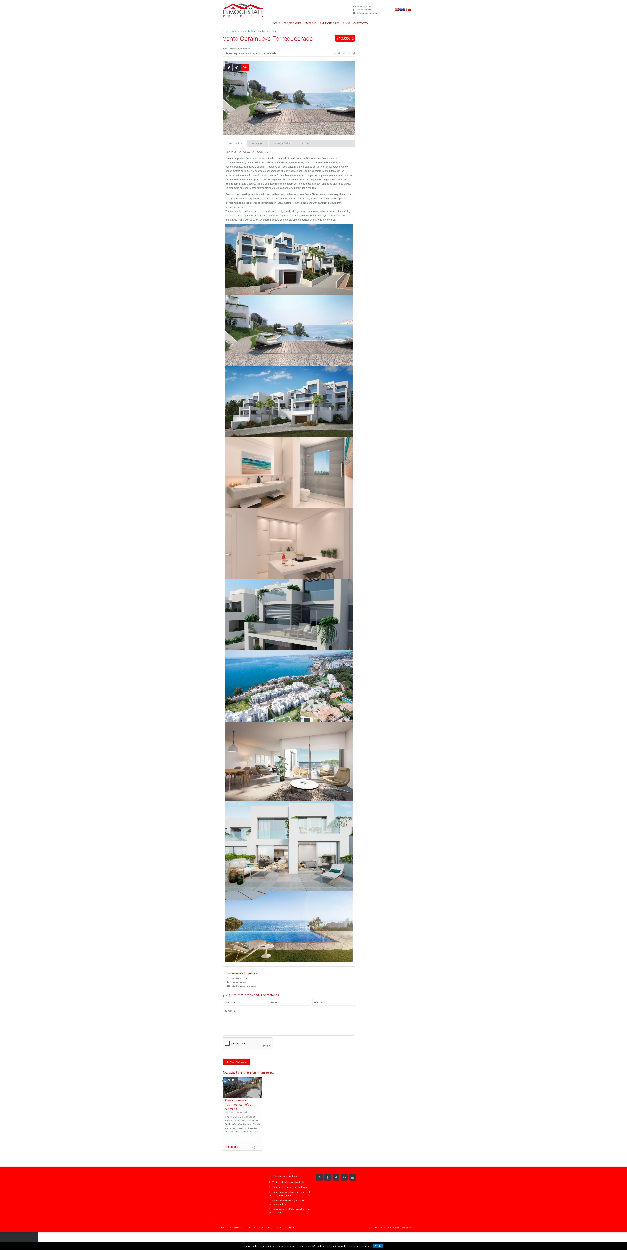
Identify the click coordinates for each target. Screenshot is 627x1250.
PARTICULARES (329, 23)
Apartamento (236, 31)
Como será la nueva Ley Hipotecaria (290, 1186)
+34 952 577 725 (239, 978)
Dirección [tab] (257, 143)
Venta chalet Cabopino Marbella (288, 1182)
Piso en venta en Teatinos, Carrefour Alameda (239, 1104)
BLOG (346, 23)
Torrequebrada (267, 53)
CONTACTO (360, 23)
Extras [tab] (306, 143)
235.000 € (231, 1147)
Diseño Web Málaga (402, 1227)
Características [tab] (283, 143)
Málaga (252, 53)
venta (246, 48)
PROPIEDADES (292, 23)
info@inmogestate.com (243, 986)
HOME (276, 23)
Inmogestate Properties (242, 973)
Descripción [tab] (235, 143)
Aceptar (378, 1246)
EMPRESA (311, 23)
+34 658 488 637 (239, 982)
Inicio (225, 31)
